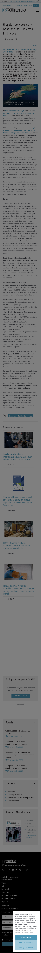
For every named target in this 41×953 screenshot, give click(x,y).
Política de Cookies (26, 942)
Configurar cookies (26, 947)
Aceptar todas (26, 937)
